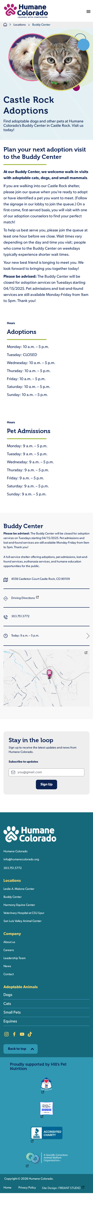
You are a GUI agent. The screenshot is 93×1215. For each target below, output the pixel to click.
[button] (26, 11)
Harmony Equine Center (19, 905)
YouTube (22, 1034)
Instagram (6, 1034)
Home (7, 1187)
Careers (8, 950)
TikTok (30, 1034)
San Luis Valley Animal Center (22, 921)
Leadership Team (14, 958)
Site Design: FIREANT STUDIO (64, 1188)
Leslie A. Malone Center (18, 889)
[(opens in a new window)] (46, 678)
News (7, 966)
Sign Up (46, 784)
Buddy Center (12, 897)
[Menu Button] (88, 11)
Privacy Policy (27, 1187)
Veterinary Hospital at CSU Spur (23, 913)
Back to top (17, 1049)
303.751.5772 (20, 616)
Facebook (14, 1034)
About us (9, 942)
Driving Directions (25, 598)
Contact (8, 974)
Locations (19, 24)
